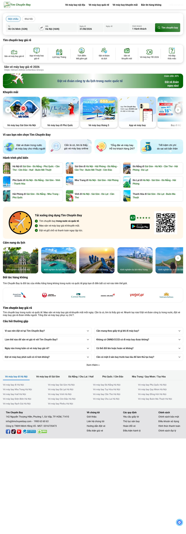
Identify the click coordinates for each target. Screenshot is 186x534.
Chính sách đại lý (167, 430)
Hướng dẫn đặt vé (96, 426)
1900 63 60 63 (175, 5)
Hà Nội (89, 166)
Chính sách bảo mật (168, 416)
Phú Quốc (49, 166)
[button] (8, 110)
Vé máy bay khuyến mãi (125, 4)
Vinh (58, 180)
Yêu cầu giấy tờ (131, 416)
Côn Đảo (22, 170)
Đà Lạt (144, 170)
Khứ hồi (29, 19)
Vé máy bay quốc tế (99, 4)
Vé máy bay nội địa (75, 4)
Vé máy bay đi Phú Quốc (21, 125)
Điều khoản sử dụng (168, 421)
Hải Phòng (113, 180)
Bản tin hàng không (151, 4)
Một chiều (13, 19)
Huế (31, 170)
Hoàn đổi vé (129, 426)
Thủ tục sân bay (131, 421)
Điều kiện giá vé (95, 430)
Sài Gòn (27, 166)
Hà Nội (158, 166)
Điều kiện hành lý (132, 430)
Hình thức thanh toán (169, 426)
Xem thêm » (93, 364)
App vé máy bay (98, 125)
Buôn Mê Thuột (43, 170)
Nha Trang (52, 194)
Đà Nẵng (37, 166)
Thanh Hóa (19, 183)
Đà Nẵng (112, 166)
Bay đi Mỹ (137, 125)
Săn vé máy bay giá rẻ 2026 (22, 67)
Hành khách (137, 26)
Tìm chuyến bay (169, 27)
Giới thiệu (91, 416)
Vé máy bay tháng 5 (60, 125)
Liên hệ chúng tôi (95, 421)
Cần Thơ (79, 170)
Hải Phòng (100, 166)
